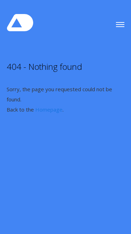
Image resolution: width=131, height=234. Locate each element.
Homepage (49, 109)
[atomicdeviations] (22, 20)
